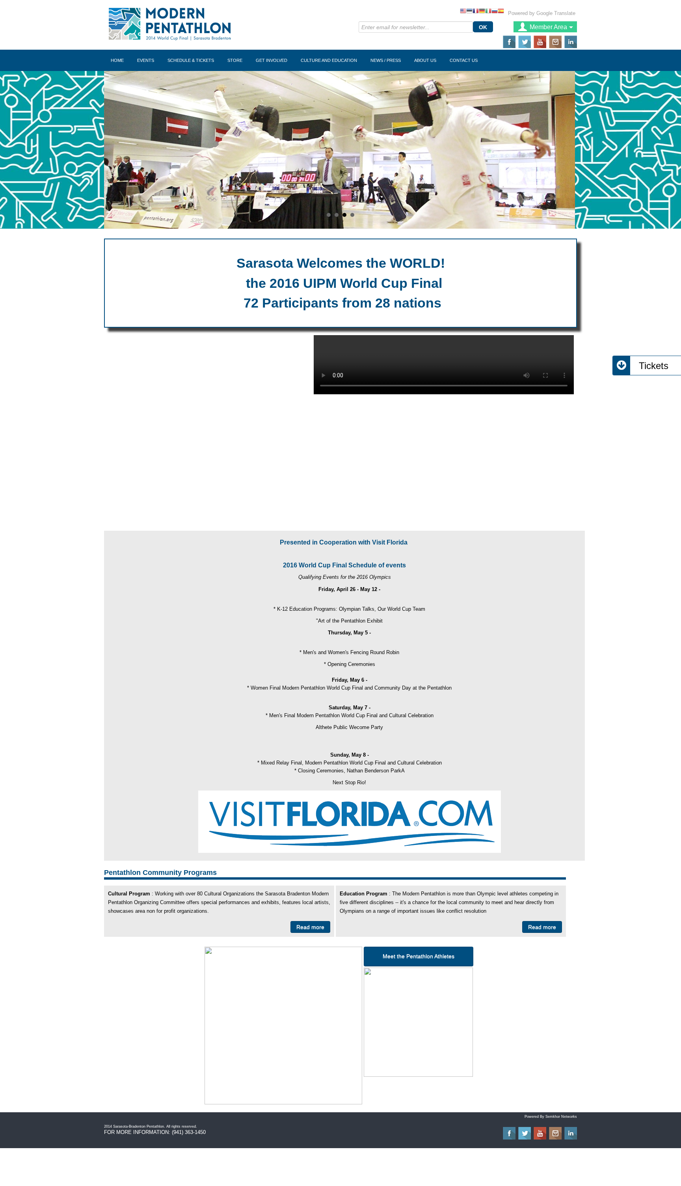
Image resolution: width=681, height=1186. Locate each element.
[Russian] (494, 11)
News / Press (385, 60)
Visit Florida (390, 542)
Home (117, 60)
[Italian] (488, 11)
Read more (310, 927)
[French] (476, 11)
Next (566, 150)
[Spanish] (501, 11)
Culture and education (329, 60)
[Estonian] (469, 11)
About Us (425, 60)
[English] (463, 11)
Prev (114, 150)
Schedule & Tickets (190, 60)
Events (145, 60)
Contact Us (464, 60)
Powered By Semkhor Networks (551, 1117)
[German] (482, 11)
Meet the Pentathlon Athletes (418, 956)
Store (234, 60)
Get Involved (271, 60)
